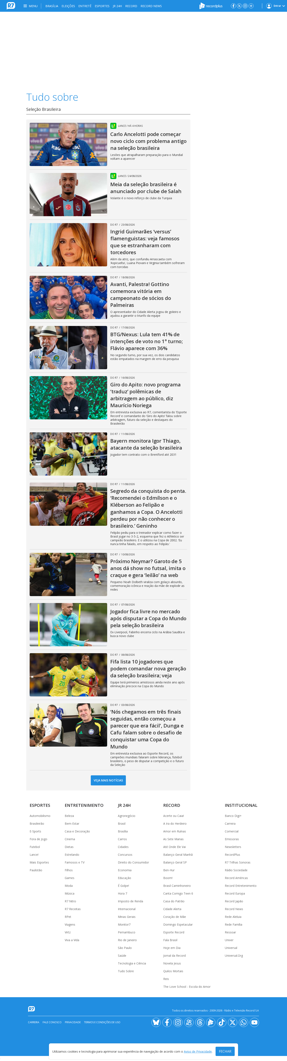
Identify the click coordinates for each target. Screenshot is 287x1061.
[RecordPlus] (210, 5)
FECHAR (225, 1051)
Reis (166, 979)
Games (69, 878)
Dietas (69, 847)
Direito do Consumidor (133, 862)
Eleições (68, 6)
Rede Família (233, 924)
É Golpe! (123, 886)
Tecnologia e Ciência (132, 963)
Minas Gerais (127, 917)
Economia (125, 870)
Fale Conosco (52, 1022)
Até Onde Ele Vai (174, 847)
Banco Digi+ (233, 816)
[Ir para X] (239, 5)
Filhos (69, 870)
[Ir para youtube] (254, 1022)
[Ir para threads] (199, 1022)
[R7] (32, 1009)
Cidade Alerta (172, 909)
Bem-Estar (72, 824)
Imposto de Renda (130, 901)
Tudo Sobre (126, 971)
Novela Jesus (172, 963)
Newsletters (233, 847)
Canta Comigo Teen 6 (178, 893)
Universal (231, 948)
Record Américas (236, 878)
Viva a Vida (72, 940)
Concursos (125, 855)
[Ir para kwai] (189, 1022)
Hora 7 (122, 893)
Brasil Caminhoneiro (177, 886)
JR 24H (117, 6)
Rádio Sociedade (236, 870)
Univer (229, 940)
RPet (68, 917)
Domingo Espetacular (178, 924)
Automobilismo (40, 816)
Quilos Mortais (173, 971)
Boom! (167, 878)
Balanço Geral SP (175, 862)
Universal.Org (234, 956)
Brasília (51, 6)
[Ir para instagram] (245, 5)
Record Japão (234, 901)
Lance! (34, 855)
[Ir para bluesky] (156, 1022)
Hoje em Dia (171, 948)
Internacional (127, 909)
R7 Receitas (73, 909)
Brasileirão (37, 824)
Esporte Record (173, 932)
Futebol (35, 847)
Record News (151, 6)
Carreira (230, 824)
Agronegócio (126, 816)
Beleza (69, 816)
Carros (122, 839)
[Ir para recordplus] (210, 1022)
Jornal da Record (174, 956)
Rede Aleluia (233, 917)
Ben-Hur (169, 870)
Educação (124, 878)
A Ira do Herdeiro (175, 824)
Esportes (102, 6)
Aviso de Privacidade (198, 1051)
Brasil (121, 824)
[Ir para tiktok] (221, 1022)
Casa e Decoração (77, 831)
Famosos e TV (74, 862)
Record (131, 6)
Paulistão (36, 870)
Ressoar (230, 932)
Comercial (231, 831)
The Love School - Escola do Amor (187, 987)
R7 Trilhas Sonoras (237, 862)
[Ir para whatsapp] (243, 1022)
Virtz (68, 932)
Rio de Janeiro (127, 940)
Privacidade (73, 1022)
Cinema (70, 839)
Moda (69, 886)
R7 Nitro (70, 901)
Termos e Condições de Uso (102, 1022)
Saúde (122, 956)
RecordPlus (232, 855)
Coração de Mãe (174, 917)
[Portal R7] (11, 5)
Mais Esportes (39, 862)
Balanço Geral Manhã (178, 855)
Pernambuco (126, 932)
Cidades (123, 847)
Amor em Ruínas (174, 831)
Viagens (70, 924)
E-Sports (35, 831)
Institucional (241, 805)
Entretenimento (84, 805)
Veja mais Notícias (108, 780)
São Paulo (125, 948)
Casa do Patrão (173, 901)
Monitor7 (124, 924)
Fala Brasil (170, 940)
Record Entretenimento (241, 886)
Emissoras (232, 839)
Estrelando (72, 855)
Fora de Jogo (38, 839)
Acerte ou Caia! (173, 816)
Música (69, 893)
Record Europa (235, 893)
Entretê (84, 6)
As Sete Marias (173, 839)
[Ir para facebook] (233, 5)
